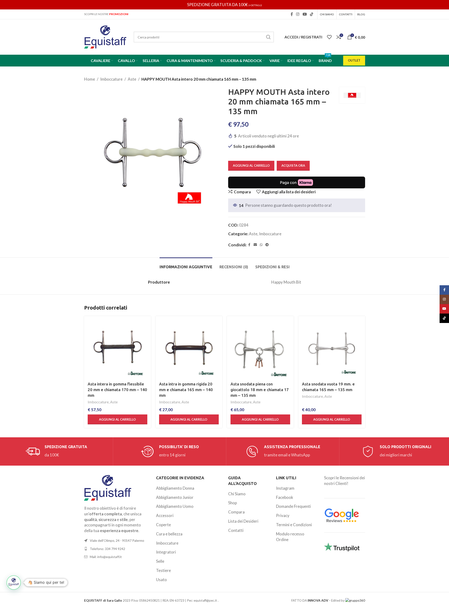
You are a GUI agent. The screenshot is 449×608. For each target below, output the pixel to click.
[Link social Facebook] (292, 14)
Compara (236, 511)
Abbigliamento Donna (175, 488)
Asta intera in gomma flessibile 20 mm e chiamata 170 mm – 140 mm (117, 389)
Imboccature (111, 79)
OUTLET (354, 60)
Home (89, 79)
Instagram (285, 488)
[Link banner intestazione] (224, 4)
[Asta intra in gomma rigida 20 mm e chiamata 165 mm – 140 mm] (189, 349)
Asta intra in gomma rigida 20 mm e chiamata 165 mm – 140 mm (186, 389)
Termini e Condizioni (294, 524)
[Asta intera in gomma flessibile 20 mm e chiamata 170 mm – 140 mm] (117, 349)
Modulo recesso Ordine (290, 536)
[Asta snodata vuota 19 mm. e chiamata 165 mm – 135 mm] (332, 349)
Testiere (163, 570)
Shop (232, 502)
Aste (132, 79)
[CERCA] (268, 37)
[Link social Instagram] (298, 14)
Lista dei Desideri (243, 521)
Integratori (166, 552)
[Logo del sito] (105, 36)
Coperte (163, 524)
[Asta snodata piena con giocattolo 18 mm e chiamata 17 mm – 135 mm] (260, 349)
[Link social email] (255, 245)
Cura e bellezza (169, 533)
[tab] (186, 264)
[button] (117, 419)
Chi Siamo (237, 493)
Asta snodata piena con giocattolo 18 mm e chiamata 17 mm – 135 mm (260, 389)
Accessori (164, 515)
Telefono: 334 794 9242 (107, 549)
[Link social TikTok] (311, 14)
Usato (161, 579)
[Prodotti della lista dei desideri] (329, 37)
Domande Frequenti (293, 506)
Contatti (235, 530)
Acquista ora (293, 165)
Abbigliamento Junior (175, 497)
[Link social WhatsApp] (261, 245)
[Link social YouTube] (304, 14)
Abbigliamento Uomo (175, 506)
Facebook (284, 497)
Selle (160, 561)
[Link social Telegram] (267, 245)
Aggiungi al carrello (251, 165)
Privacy (282, 515)
